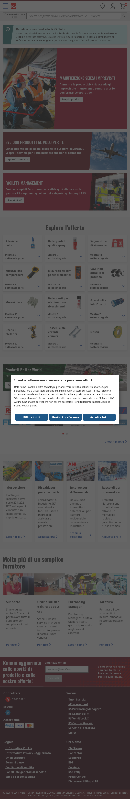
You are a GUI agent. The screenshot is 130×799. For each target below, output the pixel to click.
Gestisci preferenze (65, 417)
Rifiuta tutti (31, 417)
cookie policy (29, 405)
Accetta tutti (99, 417)
